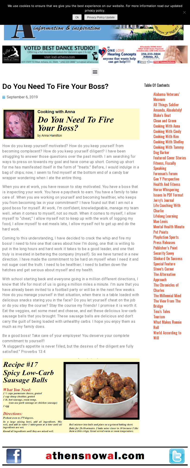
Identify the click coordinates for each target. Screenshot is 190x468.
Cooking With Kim (166, 136)
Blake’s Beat (162, 115)
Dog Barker (161, 152)
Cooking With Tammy (168, 147)
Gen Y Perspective (166, 179)
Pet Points (160, 232)
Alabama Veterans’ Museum (166, 96)
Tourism (159, 317)
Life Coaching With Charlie (166, 208)
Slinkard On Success (167, 258)
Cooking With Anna (166, 126)
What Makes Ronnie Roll (167, 324)
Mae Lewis (160, 221)
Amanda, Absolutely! (167, 110)
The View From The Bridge (166, 303)
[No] (184, 12)
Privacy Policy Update (101, 17)
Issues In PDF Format (168, 195)
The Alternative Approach (164, 276)
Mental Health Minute (168, 226)
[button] (95, 72)
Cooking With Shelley (168, 142)
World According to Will (167, 335)
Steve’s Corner (163, 269)
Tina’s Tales (161, 311)
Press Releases (164, 242)
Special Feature (164, 264)
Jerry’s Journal (163, 200)
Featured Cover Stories (169, 158)
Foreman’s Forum (165, 173)
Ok (77, 17)
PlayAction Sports (166, 237)
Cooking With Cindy (167, 131)
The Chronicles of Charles (166, 287)
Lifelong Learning (165, 216)
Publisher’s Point (165, 248)
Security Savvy (163, 253)
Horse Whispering (166, 189)
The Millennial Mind (167, 295)
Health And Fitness (166, 184)
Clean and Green (164, 120)
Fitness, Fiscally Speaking (164, 165)
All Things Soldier (166, 104)
